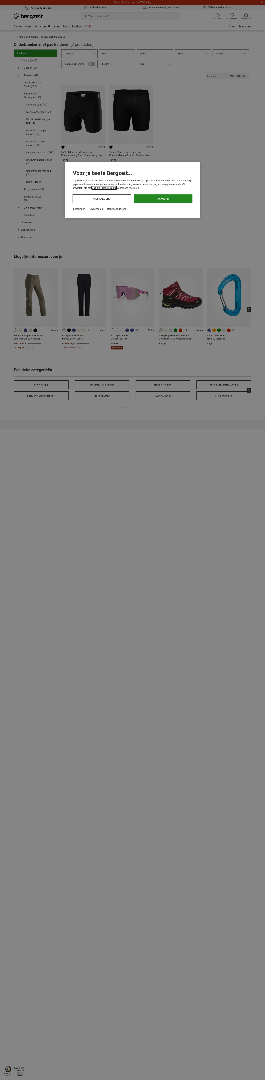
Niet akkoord (102, 198)
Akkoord (163, 198)
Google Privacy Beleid (104, 187)
